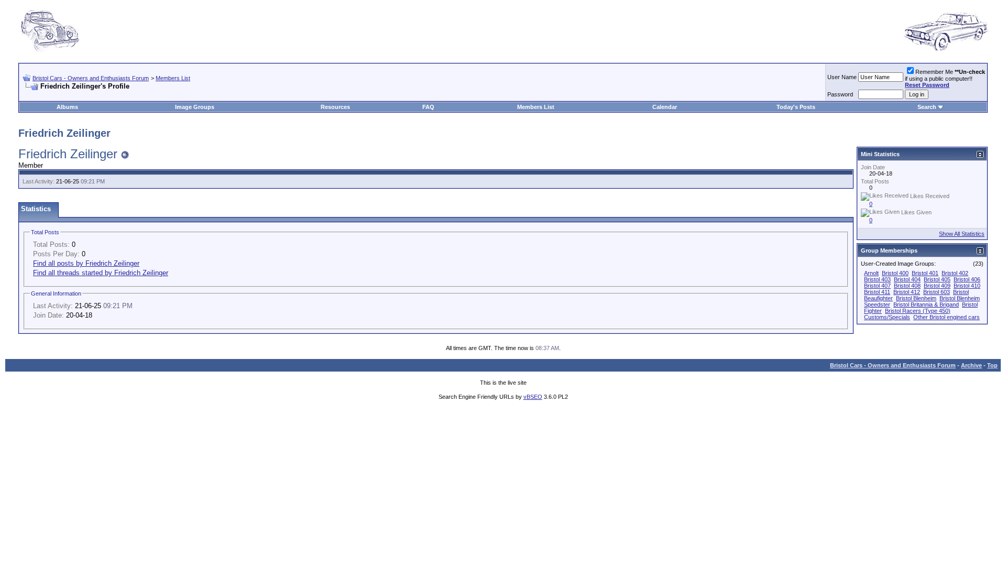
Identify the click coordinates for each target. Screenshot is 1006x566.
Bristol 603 (936, 292)
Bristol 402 (955, 273)
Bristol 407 (877, 285)
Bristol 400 (895, 273)
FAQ (428, 107)
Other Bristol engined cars (946, 317)
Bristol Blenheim (916, 298)
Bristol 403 (877, 279)
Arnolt (871, 273)
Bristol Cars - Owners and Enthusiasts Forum (90, 78)
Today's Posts (796, 107)
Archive (971, 365)
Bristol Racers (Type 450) (917, 311)
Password (840, 94)
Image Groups (194, 107)
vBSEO (532, 397)
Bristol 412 (906, 292)
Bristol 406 (967, 279)
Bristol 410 (967, 285)
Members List (173, 78)
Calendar (664, 107)
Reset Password (927, 85)
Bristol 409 (937, 285)
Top (992, 365)
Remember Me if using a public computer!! (945, 78)
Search (926, 107)
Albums (67, 107)
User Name (842, 77)
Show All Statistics (962, 234)
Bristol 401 (925, 273)
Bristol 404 (907, 279)
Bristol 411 (877, 292)
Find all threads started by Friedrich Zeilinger (100, 273)
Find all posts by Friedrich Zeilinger (86, 263)
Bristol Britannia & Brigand (926, 304)
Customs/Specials (887, 317)
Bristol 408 (907, 285)
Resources (335, 107)
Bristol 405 (937, 279)
